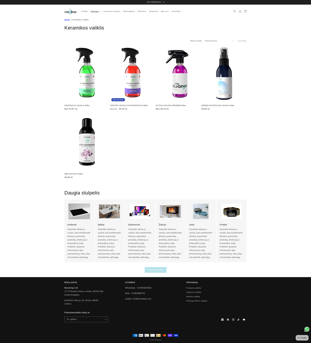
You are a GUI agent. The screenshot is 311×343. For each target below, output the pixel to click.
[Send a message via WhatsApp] (307, 329)
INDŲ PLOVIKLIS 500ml (73, 174)
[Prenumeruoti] (105, 319)
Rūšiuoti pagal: (196, 41)
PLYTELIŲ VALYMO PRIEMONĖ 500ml (171, 105)
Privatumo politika (193, 288)
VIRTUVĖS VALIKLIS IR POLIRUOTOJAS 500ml (129, 105)
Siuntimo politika (193, 297)
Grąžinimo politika (193, 292)
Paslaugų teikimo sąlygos (196, 301)
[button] (95, 11)
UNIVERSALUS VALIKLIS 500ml (77, 105)
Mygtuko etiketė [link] (155, 270)
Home (67, 20)
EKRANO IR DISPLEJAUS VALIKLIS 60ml (217, 105)
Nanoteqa (158, 340)
